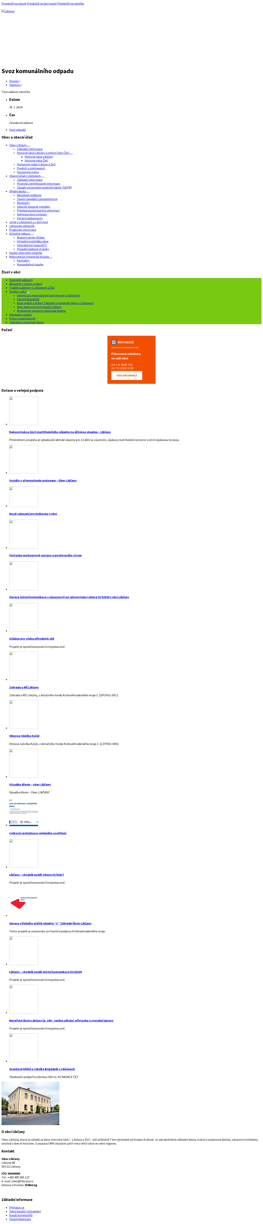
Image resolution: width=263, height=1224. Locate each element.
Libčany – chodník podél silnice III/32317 (36, 875)
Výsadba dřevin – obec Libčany (30, 784)
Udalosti (14, 85)
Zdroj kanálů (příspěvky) (25, 1211)
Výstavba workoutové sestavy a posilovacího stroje (45, 555)
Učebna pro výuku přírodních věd (31, 638)
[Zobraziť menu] (28, 146)
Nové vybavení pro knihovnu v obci (33, 514)
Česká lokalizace (20, 1219)
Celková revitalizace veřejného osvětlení (37, 833)
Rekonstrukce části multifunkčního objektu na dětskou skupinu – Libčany (60, 432)
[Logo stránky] (8, 11)
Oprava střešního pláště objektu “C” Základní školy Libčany (50, 923)
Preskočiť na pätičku (70, 3)
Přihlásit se (16, 1207)
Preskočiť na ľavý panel (42, 3)
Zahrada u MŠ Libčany (24, 687)
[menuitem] (18, 145)
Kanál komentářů (21, 1215)
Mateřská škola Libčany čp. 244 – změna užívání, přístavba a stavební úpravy (61, 1020)
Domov (14, 81)
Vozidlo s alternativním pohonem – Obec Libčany (43, 480)
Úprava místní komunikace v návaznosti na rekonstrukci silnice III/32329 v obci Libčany (69, 597)
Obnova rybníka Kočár (24, 736)
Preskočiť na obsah (14, 3)
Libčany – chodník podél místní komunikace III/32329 (45, 972)
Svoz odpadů (17, 130)
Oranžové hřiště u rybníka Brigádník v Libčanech (42, 1069)
